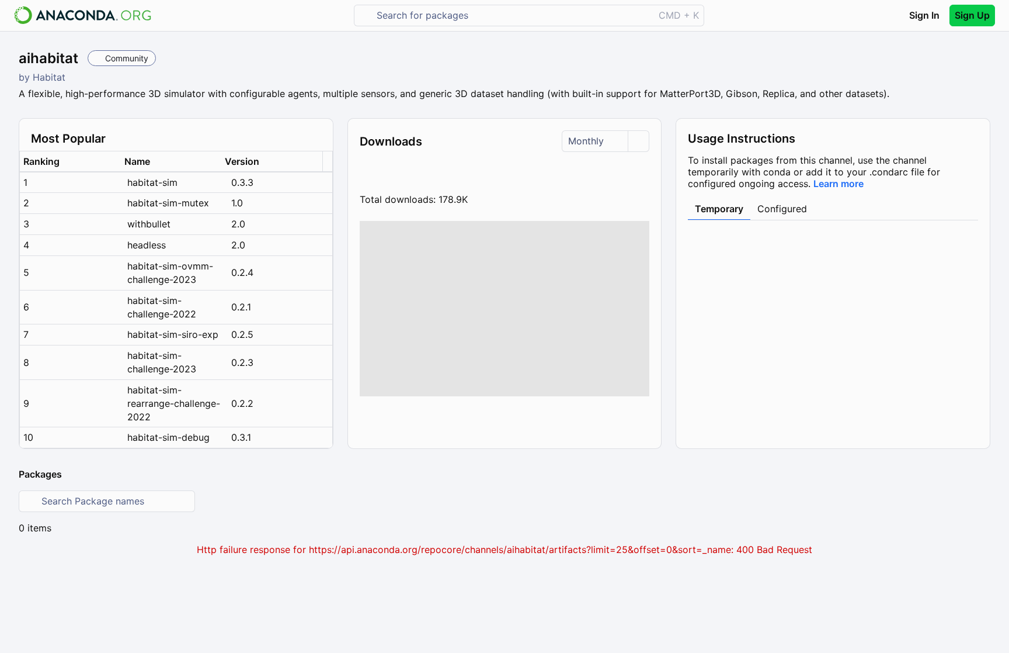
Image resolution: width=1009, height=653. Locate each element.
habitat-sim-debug (168, 437)
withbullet (149, 224)
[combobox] (512, 15)
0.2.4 (242, 272)
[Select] (638, 141)
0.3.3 (242, 182)
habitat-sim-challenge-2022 (161, 307)
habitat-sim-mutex (168, 203)
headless (146, 245)
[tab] (719, 209)
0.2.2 (242, 403)
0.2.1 (241, 307)
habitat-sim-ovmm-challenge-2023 (170, 272)
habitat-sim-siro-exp (172, 334)
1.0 (237, 203)
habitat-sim (152, 182)
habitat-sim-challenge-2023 (161, 362)
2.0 (238, 224)
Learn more (838, 183)
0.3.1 (241, 437)
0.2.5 (242, 334)
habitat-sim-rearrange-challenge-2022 (173, 403)
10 (28, 437)
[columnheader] (70, 161)
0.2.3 (242, 362)
